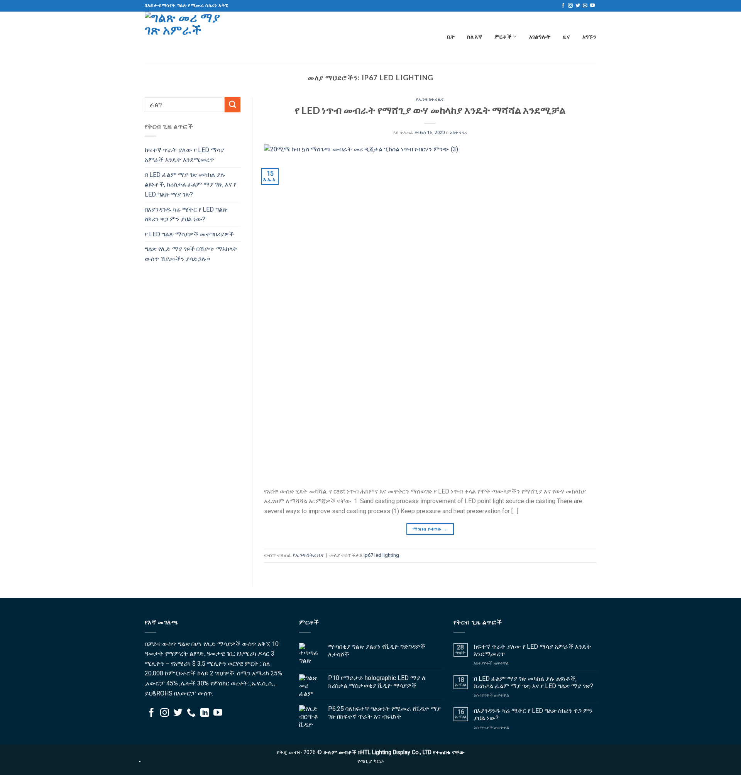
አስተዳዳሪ (458, 132)
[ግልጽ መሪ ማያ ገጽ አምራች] (183, 37)
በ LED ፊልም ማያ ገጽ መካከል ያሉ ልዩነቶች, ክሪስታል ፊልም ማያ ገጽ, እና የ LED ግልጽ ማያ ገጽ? (190, 184)
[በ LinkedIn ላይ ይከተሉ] (204, 713)
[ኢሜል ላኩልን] (585, 5)
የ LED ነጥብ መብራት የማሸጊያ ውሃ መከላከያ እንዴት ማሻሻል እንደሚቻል (430, 110)
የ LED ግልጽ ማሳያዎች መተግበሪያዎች (189, 234)
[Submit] (232, 104)
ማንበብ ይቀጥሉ (430, 529)
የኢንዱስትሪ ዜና (430, 99)
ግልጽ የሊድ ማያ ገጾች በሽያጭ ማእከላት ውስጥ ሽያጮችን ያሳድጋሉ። (191, 254)
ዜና (566, 36)
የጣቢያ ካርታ (370, 761)
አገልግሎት (540, 36)
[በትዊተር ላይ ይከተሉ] (577, 5)
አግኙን (589, 36)
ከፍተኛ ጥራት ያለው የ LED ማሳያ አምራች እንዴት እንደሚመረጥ (184, 155)
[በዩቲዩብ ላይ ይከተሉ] (592, 5)
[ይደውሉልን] (191, 713)
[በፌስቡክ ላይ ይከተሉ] (563, 5)
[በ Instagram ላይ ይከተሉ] (570, 5)
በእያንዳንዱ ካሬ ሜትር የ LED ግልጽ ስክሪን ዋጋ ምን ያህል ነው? (186, 214)
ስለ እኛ (474, 36)
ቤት (451, 36)
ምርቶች (502, 36)
